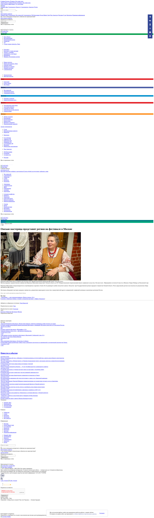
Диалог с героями (9, 52)
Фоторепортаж (8, 211)
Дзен (14, 306)
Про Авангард (54, 15)
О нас (64, 15)
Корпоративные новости (10, 131)
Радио (36, 7)
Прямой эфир (4, 7)
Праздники (7, 191)
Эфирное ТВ (7, 139)
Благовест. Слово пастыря (11, 51)
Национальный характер (10, 124)
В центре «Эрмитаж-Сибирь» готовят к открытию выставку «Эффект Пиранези (23, 298)
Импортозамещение (9, 201)
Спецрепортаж (8, 69)
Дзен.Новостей (24, 303)
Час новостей (19, 15)
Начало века (7, 121)
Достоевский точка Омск (11, 105)
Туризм (6, 204)
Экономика (7, 184)
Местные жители (8, 76)
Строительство (8, 185)
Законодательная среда (10, 100)
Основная (6, 153)
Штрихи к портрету (9, 122)
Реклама (60, 15)
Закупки (6, 431)
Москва (20, 311)
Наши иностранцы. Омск (11, 63)
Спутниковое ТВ (8, 143)
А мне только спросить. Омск (12, 44)
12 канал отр (7, 154)
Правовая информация (78, 15)
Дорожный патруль (9, 93)
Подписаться (4, 22)
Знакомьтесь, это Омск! (10, 54)
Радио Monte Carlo (45, 15)
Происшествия (8, 207)
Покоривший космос (9, 39)
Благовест (6, 49)
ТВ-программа (8, 405)
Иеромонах (7, 55)
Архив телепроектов (6, 126)
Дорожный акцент (9, 91)
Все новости (7, 418)
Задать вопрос (4, 452)
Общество (6, 177)
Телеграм (15, 309)
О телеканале (7, 407)
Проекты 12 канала (9, 66)
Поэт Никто (7, 37)
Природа (6, 195)
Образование (7, 188)
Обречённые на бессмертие (11, 109)
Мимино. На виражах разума (12, 56)
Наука (5, 205)
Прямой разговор (8, 68)
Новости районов (8, 200)
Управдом (6, 41)
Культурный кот (8, 119)
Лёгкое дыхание (8, 116)
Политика (6, 181)
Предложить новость (6, 13)
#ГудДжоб (6, 84)
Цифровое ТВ (7, 142)
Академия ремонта (9, 107)
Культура (6, 180)
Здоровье (6, 190)
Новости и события (9, 353)
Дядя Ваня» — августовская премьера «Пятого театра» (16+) (17, 297)
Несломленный (8, 38)
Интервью (6, 208)
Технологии (7, 210)
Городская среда (8, 198)
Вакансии (6, 132)
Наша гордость (8, 62)
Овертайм (6, 82)
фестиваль (14, 311)
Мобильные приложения (10, 146)
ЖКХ (5, 187)
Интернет (6, 145)
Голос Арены (7, 83)
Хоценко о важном (9, 98)
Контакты (69, 15)
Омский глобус (8, 65)
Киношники (7, 118)
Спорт (5, 178)
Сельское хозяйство (9, 194)
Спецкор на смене (9, 108)
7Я (4, 42)
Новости (18, 7)
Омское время (7, 111)
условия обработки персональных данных (84, 514)
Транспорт (7, 197)
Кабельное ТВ (8, 140)
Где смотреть (7, 137)
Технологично (8, 75)
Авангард (31, 7)
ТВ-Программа (35, 15)
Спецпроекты (24, 7)
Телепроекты (11, 7)
